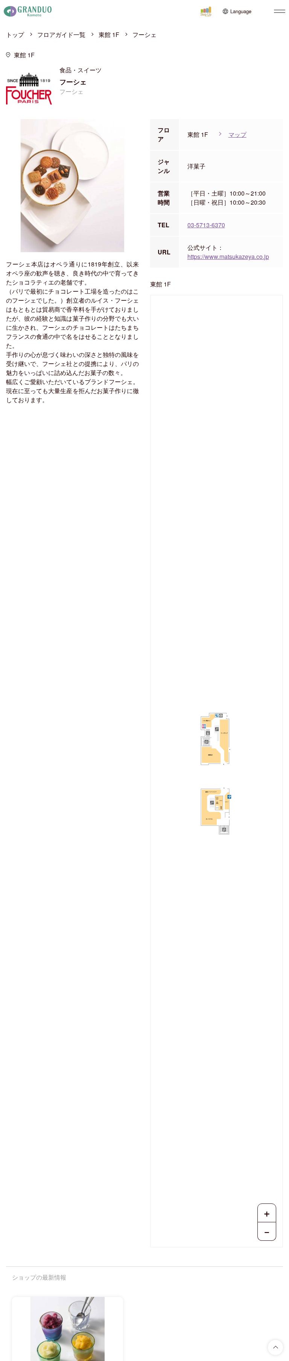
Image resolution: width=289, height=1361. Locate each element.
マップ (237, 134)
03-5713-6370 (206, 224)
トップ (15, 34)
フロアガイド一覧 (61, 34)
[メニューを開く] (279, 11)
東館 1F (109, 34)
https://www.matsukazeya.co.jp (228, 256)
